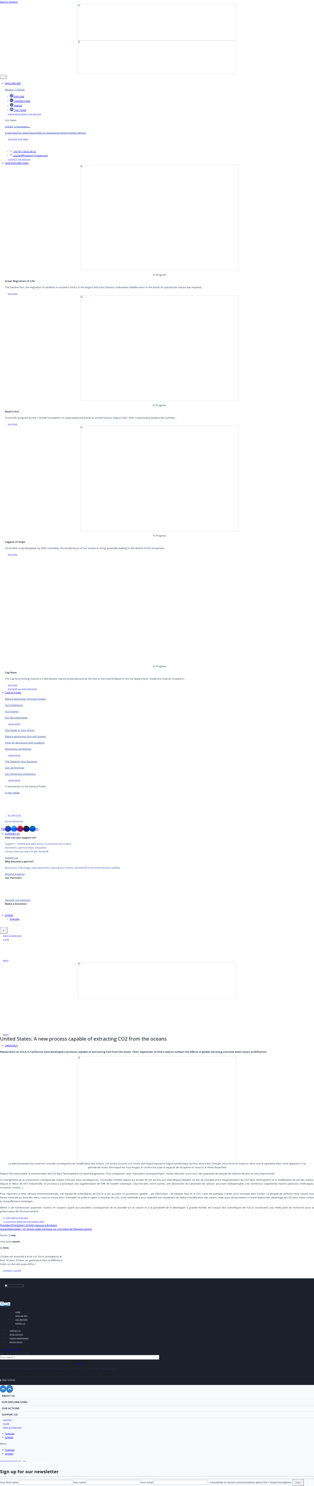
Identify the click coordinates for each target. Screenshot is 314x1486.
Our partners (21, 1320)
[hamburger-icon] (3, 77)
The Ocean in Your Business (21, 761)
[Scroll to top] (3, 1389)
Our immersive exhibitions (20, 774)
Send (79, 1364)
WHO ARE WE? (13, 83)
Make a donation (12, 1349)
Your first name (9, 1482)
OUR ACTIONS (13, 692)
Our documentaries (16, 717)
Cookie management (19, 1338)
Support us (20, 1323)
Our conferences (14, 767)
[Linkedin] (8, 1304)
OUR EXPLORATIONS (17, 163)
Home (17, 1312)
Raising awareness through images (25, 699)
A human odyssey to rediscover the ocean (24, 1463)
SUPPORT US (12, 833)
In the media (12, 792)
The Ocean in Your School (19, 730)
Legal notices (16, 1334)
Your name (79, 1482)
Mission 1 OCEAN (15, 89)
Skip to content (9, 2)
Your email (147, 1482)
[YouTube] (5, 1304)
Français (14, 919)
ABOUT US (8, 1395)
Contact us (15, 1331)
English (9, 915)
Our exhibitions (14, 705)
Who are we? (21, 1316)
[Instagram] (2, 1304)
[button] (157, 1396)
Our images (11, 711)
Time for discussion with (25, 742)
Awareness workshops (18, 749)
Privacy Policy (16, 1342)
